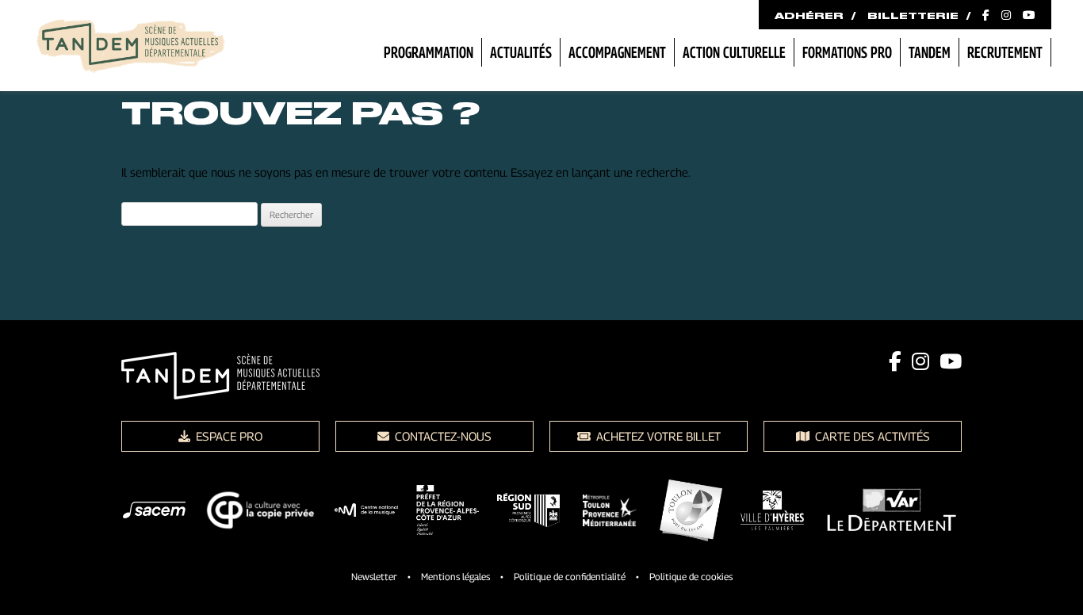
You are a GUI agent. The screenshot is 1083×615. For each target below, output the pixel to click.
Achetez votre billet (657, 436)
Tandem (930, 52)
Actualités (521, 52)
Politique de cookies (691, 577)
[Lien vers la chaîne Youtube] (1029, 15)
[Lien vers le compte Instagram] (1006, 15)
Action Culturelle (734, 52)
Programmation (428, 52)
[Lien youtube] (950, 361)
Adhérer (809, 15)
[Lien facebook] (895, 361)
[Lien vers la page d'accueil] (131, 48)
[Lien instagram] (920, 361)
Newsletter (374, 577)
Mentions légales (455, 577)
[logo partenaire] (154, 513)
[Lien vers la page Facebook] (985, 15)
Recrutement (1005, 52)
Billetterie (913, 15)
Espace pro (227, 436)
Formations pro (847, 52)
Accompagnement (617, 52)
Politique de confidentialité (570, 577)
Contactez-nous (442, 436)
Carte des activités (871, 436)
